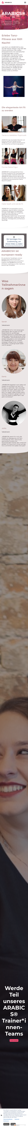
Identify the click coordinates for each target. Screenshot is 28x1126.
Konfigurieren (6, 1120)
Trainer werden (6, 18)
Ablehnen (13, 1124)
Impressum (17, 1119)
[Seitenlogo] (7, 2)
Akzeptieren (6, 1124)
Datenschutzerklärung (7, 1119)
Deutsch (17, 1125)
